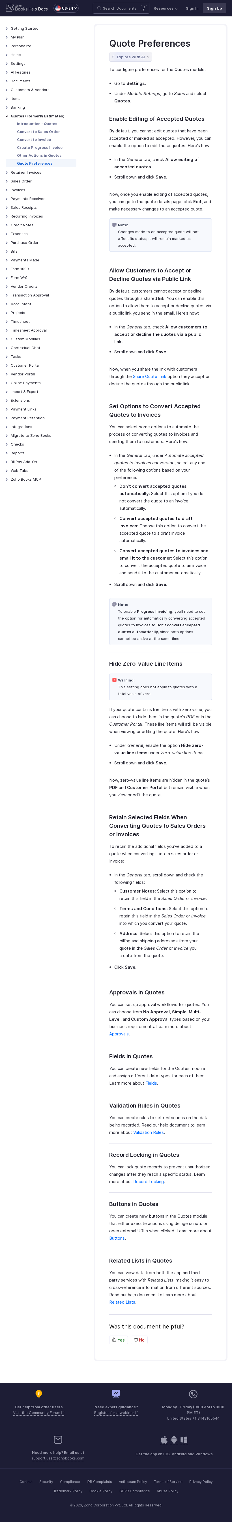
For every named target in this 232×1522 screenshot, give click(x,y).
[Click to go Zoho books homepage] (17, 8)
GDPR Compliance (134, 1491)
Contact (26, 1482)
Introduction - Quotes (37, 123)
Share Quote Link (149, 376)
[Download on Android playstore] (164, 1442)
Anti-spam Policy (133, 1482)
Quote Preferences (35, 163)
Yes (120, 1340)
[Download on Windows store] (184, 1442)
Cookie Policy (101, 1491)
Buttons (117, 1238)
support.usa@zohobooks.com (58, 1458)
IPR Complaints (99, 1482)
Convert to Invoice (34, 139)
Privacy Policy (201, 1482)
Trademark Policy (68, 1491)
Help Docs (38, 9)
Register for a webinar (114, 1412)
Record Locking (148, 1181)
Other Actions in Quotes (39, 155)
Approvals (119, 1034)
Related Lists (122, 1302)
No (141, 1340)
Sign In (192, 8)
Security (46, 1482)
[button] (63, 8)
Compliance (70, 1482)
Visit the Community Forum (37, 1412)
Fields (151, 1083)
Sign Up (214, 8)
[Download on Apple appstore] (174, 1442)
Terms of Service (168, 1482)
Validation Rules (148, 1132)
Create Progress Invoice (40, 147)
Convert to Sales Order (38, 131)
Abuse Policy (168, 1491)
